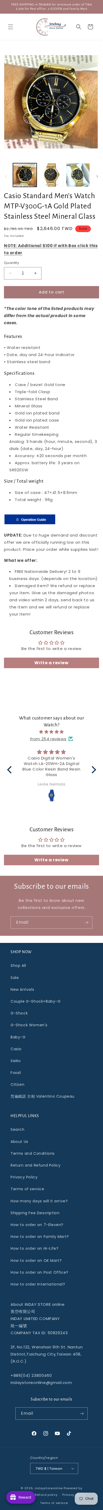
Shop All (18, 965)
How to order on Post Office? (39, 1272)
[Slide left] (6, 176)
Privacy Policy (24, 1177)
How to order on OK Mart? (36, 1260)
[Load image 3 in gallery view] (78, 175)
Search (18, 1129)
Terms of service (27, 1189)
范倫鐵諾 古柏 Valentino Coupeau (42, 1096)
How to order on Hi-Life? (34, 1248)
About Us (19, 1141)
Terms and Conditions (33, 1153)
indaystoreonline (49, 1488)
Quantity (11, 262)
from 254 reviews (48, 739)
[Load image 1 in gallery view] (25, 175)
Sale (15, 977)
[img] (51, 731)
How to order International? (38, 1284)
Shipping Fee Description (35, 1213)
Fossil (16, 1072)
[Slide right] (97, 176)
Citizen (17, 1084)
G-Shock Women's (29, 1025)
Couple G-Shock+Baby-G (36, 1001)
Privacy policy (73, 1495)
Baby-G (18, 1037)
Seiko (16, 1060)
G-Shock (19, 1013)
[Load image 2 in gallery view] (51, 175)
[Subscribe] (86, 922)
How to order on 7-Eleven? (37, 1224)
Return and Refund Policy (35, 1165)
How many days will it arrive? (39, 1201)
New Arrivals (22, 989)
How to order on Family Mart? (40, 1236)
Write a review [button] (51, 663)
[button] (10, 27)
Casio (16, 1049)
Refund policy (46, 1495)
